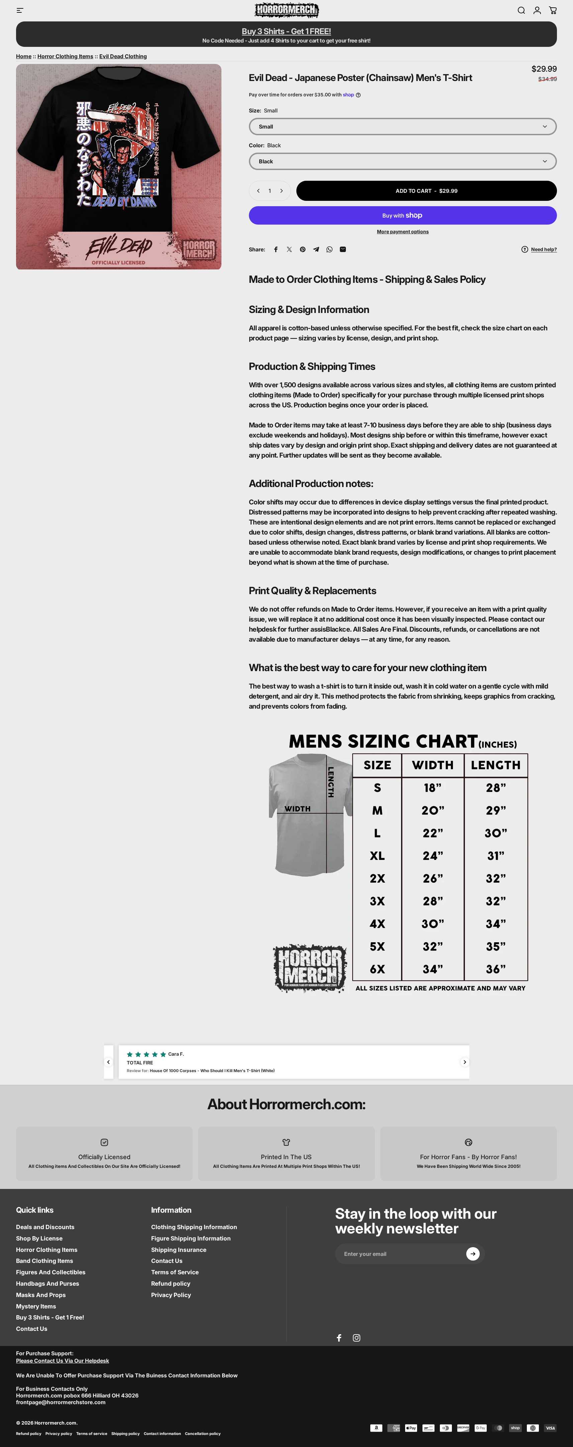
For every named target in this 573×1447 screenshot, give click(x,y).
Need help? (544, 249)
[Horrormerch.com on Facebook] (339, 1338)
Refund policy (170, 1283)
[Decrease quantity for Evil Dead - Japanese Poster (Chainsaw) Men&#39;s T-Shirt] (257, 190)
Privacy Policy (171, 1294)
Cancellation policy (203, 1433)
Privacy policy (58, 1433)
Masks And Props (41, 1294)
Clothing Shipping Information (194, 1226)
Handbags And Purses (47, 1283)
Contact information (162, 1433)
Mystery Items (36, 1306)
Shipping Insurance (178, 1249)
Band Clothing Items (44, 1260)
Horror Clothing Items (47, 1249)
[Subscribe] (473, 1254)
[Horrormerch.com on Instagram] (357, 1338)
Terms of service (91, 1433)
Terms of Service (175, 1272)
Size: (263, 110)
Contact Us (31, 1328)
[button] (286, 1062)
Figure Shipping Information (191, 1238)
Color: (265, 145)
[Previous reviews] (108, 1062)
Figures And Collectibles (51, 1272)
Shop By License (39, 1238)
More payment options (403, 231)
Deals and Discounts (45, 1226)
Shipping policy (125, 1433)
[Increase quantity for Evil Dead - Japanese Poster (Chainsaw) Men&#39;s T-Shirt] (283, 190)
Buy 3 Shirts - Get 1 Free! (50, 1317)
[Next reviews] (465, 1062)
